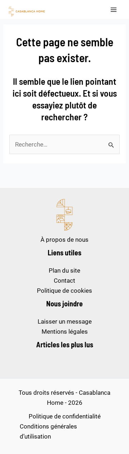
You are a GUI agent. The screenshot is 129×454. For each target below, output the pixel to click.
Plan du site (64, 270)
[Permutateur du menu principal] (114, 9)
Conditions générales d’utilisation (48, 431)
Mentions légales (65, 331)
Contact (64, 280)
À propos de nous (64, 239)
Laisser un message (65, 321)
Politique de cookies (64, 290)
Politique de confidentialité (65, 416)
